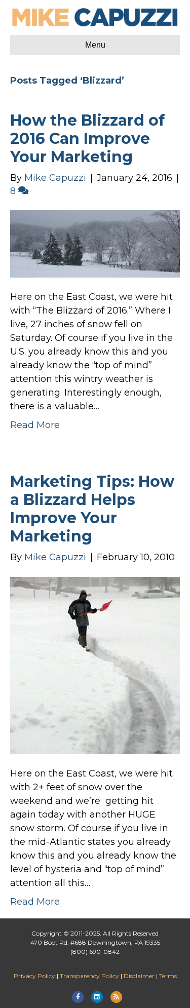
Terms (168, 976)
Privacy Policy (34, 976)
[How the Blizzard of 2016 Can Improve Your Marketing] (95, 243)
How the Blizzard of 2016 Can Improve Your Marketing (87, 138)
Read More (35, 425)
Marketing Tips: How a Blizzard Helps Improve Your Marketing (92, 509)
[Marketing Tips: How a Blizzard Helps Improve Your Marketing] (95, 665)
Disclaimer (139, 976)
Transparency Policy (89, 976)
